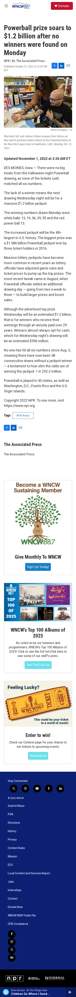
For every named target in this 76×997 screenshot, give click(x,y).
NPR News (23, 415)
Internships (14, 890)
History (12, 831)
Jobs (11, 881)
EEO (10, 864)
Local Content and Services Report (29, 873)
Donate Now (15, 907)
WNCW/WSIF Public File (22, 915)
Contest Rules (16, 848)
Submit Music (16, 805)
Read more (38, 755)
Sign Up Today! (38, 567)
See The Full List (38, 665)
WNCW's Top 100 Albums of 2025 (38, 633)
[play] (6, 992)
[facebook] (12, 934)
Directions (14, 822)
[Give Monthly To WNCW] (38, 514)
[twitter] (12, 950)
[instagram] (12, 942)
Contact (13, 898)
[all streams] (71, 992)
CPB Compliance (18, 923)
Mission (12, 856)
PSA (10, 814)
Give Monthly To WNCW (38, 557)
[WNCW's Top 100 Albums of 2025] (38, 602)
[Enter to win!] (38, 704)
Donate (63, 6)
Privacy (12, 839)
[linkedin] (12, 958)
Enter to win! (38, 735)
